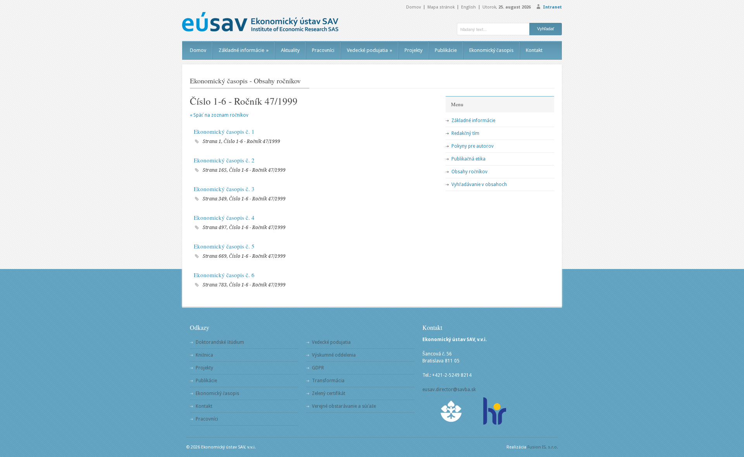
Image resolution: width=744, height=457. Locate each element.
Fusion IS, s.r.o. (542, 447)
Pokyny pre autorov (472, 146)
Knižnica (204, 355)
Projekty (413, 50)
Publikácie (446, 50)
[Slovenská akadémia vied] (451, 411)
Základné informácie (244, 50)
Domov (413, 7)
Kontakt (534, 50)
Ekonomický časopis (491, 50)
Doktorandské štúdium (220, 342)
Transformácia (328, 380)
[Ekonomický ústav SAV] (260, 21)
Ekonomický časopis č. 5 (224, 246)
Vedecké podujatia (369, 50)
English (468, 7)
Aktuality (290, 50)
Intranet (552, 7)
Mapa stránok (441, 7)
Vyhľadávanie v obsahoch (479, 184)
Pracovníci (323, 50)
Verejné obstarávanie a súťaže (344, 406)
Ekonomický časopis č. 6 (224, 275)
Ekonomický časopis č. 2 (224, 160)
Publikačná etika (468, 159)
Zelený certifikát (328, 393)
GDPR (318, 368)
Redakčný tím (465, 133)
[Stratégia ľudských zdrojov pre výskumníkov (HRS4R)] (494, 411)
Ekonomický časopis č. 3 (224, 189)
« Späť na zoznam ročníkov (219, 115)
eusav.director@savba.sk (449, 389)
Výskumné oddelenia (334, 355)
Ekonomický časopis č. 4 (224, 217)
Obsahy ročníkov (469, 171)
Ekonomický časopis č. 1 (224, 131)
